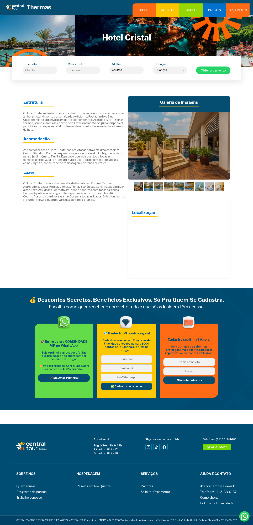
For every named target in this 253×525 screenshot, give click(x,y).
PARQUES (191, 10)
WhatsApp (219, 447)
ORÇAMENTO (238, 10)
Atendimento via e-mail (217, 486)
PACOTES (214, 10)
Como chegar (210, 497)
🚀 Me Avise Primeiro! (63, 378)
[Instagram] (148, 447)
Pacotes (147, 486)
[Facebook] (164, 447)
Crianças (160, 64)
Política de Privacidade (217, 503)
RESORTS (167, 10)
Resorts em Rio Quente (94, 486)
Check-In (31, 64)
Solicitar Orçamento (155, 492)
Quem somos (25, 486)
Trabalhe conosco (29, 497)
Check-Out (75, 64)
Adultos (116, 64)
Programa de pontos (31, 492)
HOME (144, 10)
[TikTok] (156, 447)
